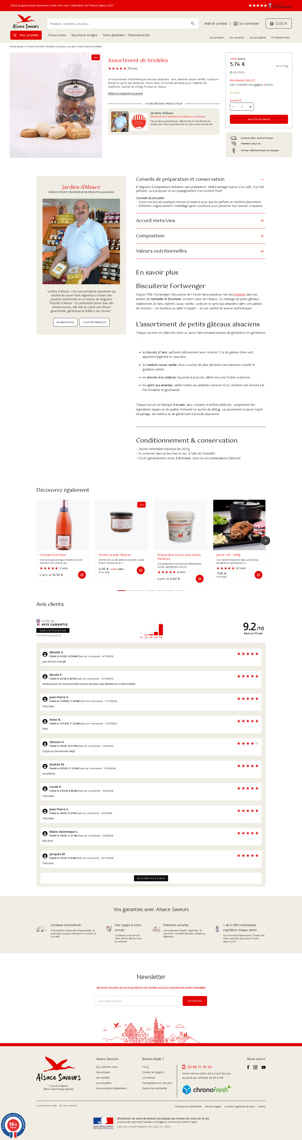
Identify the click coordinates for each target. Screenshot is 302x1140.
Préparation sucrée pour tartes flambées (179, 557)
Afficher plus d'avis (151, 878)
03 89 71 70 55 (199, 1067)
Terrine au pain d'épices (115, 555)
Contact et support (153, 1072)
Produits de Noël (35, 46)
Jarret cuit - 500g (228, 555)
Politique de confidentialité (188, 1106)
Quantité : (236, 100)
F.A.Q (145, 1067)
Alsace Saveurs (17, 46)
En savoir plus (65, 322)
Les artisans (217, 37)
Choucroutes (57, 35)
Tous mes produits (94, 322)
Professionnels (280, 37)
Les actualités (257, 37)
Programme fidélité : (243, 80)
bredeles (240, 294)
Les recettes (236, 37)
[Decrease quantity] (233, 106)
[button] (82, 575)
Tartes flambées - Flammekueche (126, 35)
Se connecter (248, 23)
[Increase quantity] (250, 106)
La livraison (148, 1077)
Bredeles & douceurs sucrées (60, 46)
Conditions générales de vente (240, 1106)
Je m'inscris (195, 1001)
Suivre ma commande (154, 1088)
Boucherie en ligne (84, 35)
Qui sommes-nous (107, 1067)
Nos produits (28, 35)
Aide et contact (215, 23)
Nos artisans (103, 1072)
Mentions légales (213, 1106)
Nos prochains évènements (111, 1088)
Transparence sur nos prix (157, 1083)
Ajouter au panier (259, 119)
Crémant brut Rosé (53, 555)
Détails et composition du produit (125, 93)
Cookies (262, 1106)
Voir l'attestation (53, 630)
